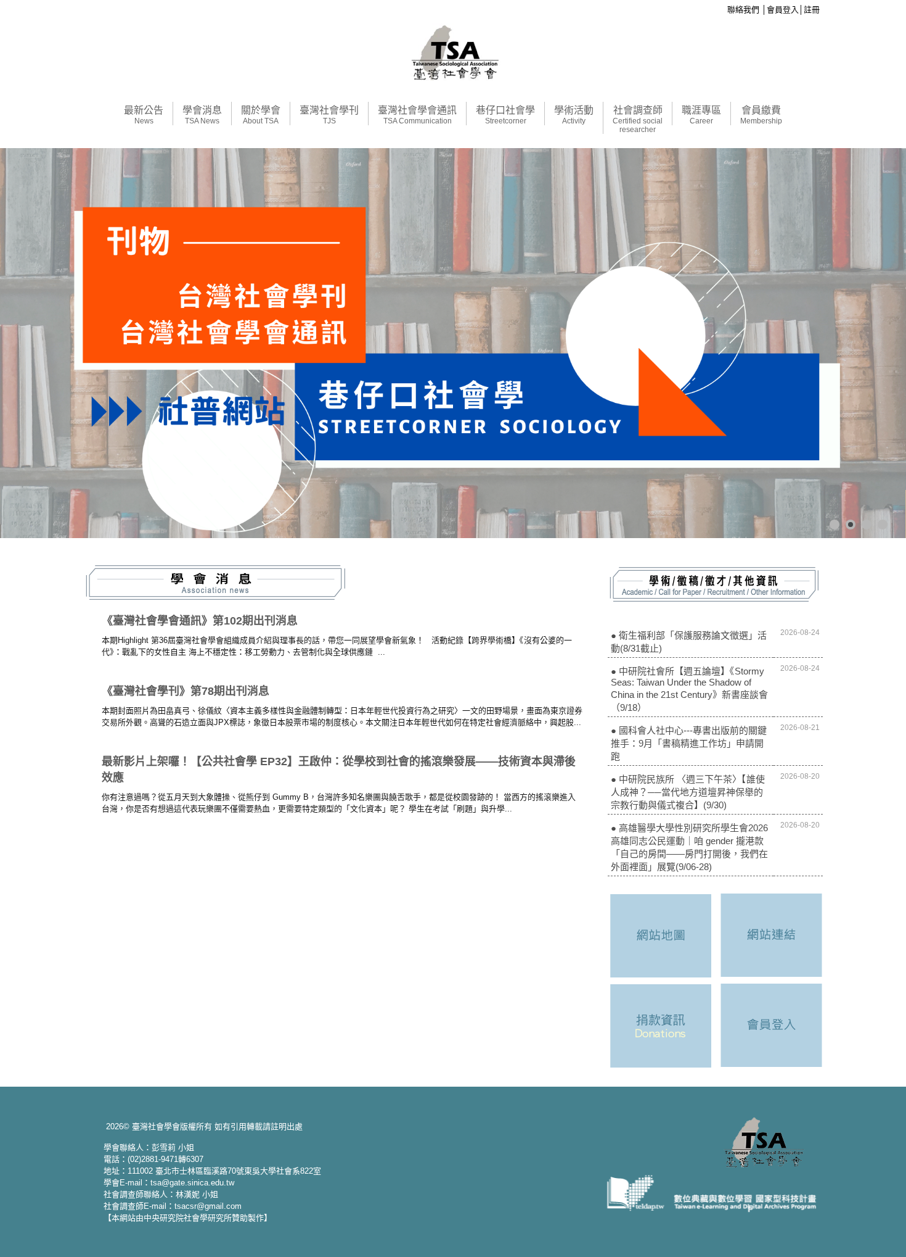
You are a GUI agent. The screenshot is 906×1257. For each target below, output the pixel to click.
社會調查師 (638, 119)
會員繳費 (761, 115)
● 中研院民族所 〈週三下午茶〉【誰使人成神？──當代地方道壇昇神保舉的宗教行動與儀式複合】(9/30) (688, 792)
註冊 (812, 9)
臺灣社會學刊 (329, 115)
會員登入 (783, 9)
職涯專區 (701, 115)
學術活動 (574, 115)
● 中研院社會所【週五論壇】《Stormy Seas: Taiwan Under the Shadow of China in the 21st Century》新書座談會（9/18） (689, 689)
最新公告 (143, 115)
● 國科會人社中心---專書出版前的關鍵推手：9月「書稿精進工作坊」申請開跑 (689, 743)
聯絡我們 (743, 9)
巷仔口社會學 (505, 115)
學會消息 (202, 115)
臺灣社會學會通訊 (417, 115)
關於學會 (260, 115)
